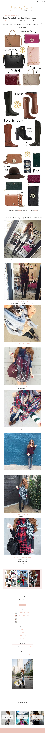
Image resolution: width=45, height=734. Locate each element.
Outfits (10, 1)
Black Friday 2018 (22, 578)
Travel (15, 1)
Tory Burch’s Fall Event (10, 20)
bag (13, 210)
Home (2, 1)
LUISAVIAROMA (22, 635)
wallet (19, 210)
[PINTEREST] (42, 1)
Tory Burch (22, 23)
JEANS (16, 259)
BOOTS (21, 259)
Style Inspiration (15, 15)
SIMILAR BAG (24, 557)
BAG (28, 471)
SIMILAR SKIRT (26, 386)
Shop (27, 730)
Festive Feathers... (24, 621)
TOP (18, 301)
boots (35, 210)
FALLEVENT (14, 21)
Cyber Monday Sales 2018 (10, 579)
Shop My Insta (27, 1)
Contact (31, 730)
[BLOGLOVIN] (37, 1)
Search (33, 1)
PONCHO (14, 514)
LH (38, 730)
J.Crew (22, 632)
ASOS (22, 629)
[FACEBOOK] (39, 1)
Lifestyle (20, 1)
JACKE (29, 557)
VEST (10, 259)
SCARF (19, 343)
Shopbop (22, 638)
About (5, 1)
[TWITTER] (44, 1)
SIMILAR (28, 514)
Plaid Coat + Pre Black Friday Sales (34, 578)
